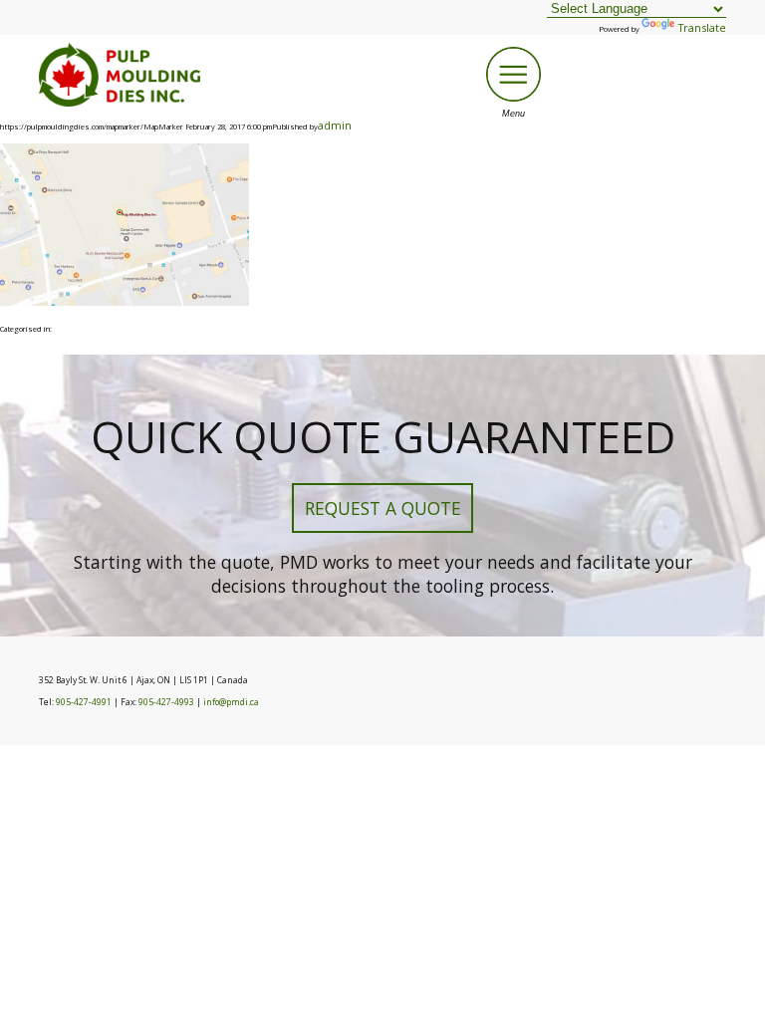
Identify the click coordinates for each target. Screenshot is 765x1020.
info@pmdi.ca (231, 702)
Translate (702, 27)
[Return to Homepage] (119, 102)
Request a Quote (383, 508)
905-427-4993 (166, 702)
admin (335, 125)
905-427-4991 (84, 702)
